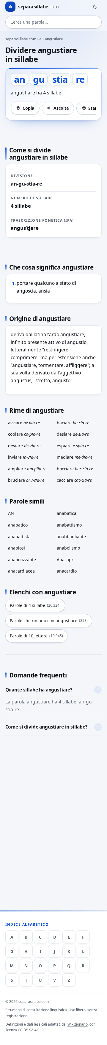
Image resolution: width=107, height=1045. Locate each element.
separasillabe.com (20, 39)
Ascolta (61, 108)
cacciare (74, 480)
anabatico (18, 525)
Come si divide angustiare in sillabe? (46, 726)
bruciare (26, 480)
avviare (24, 423)
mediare (74, 457)
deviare (24, 446)
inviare (23, 457)
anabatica (66, 513)
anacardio (67, 571)
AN (11, 513)
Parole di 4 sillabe (35, 605)
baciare (73, 423)
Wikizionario (77, 1024)
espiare (73, 446)
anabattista (19, 536)
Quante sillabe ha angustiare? (39, 689)
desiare (73, 434)
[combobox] (53, 22)
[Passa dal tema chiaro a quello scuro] (95, 6)
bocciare (75, 469)
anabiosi (16, 548)
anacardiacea (21, 571)
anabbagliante (71, 536)
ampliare (27, 469)
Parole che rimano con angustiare (49, 620)
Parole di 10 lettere (36, 636)
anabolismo (68, 548)
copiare (24, 434)
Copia (28, 108)
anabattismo (69, 525)
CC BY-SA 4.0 (29, 1029)
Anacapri (66, 559)
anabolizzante (22, 559)
